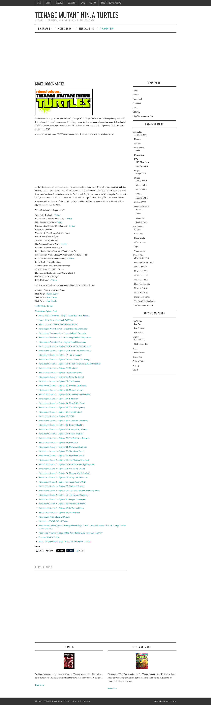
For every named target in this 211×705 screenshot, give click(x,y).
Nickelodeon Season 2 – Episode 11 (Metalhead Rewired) (62, 503)
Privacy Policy (139, 361)
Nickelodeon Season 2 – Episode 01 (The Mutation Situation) (64, 460)
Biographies (45, 28)
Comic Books (65, 28)
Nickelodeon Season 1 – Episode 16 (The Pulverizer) (60, 411)
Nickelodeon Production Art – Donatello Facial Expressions (63, 328)
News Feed (59, 2)
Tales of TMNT (142, 197)
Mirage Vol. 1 (141, 180)
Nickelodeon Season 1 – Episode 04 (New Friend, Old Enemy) (64, 359)
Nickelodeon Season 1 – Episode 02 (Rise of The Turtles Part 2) (65, 350)
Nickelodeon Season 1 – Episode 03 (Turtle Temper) (60, 355)
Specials (139, 193)
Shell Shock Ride (141, 344)
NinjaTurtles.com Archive (111, 2)
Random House (142, 222)
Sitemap (136, 365)
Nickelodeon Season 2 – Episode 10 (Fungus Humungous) (62, 499)
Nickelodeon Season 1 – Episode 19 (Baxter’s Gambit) (61, 425)
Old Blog (92, 2)
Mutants (137, 143)
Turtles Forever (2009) (143, 305)
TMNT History (140, 134)
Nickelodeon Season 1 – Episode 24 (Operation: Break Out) (63, 446)
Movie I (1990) (140, 266)
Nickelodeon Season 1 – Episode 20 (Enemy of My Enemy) (63, 429)
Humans (137, 139)
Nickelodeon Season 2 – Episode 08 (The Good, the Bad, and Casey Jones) (69, 490)
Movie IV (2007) (141, 279)
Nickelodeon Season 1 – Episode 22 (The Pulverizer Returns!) (64, 438)
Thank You (137, 356)
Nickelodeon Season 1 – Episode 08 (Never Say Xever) (61, 377)
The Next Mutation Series (144, 301)
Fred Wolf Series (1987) (144, 262)
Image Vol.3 (141, 173)
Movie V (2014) (140, 288)
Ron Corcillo (52, 301)
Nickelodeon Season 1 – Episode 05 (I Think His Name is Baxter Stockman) (70, 363)
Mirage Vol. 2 (141, 185)
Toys (136, 246)
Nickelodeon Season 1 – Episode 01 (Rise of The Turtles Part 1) (65, 346)
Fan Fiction (139, 332)
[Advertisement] (105, 54)
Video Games (139, 250)
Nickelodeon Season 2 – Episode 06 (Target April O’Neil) (62, 481)
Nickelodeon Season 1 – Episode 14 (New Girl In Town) (62, 403)
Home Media (139, 238)
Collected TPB (140, 202)
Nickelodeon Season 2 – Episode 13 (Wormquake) (59, 512)
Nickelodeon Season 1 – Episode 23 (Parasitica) (58, 442)
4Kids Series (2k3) (141, 258)
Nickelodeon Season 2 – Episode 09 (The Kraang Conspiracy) (64, 495)
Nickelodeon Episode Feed (46, 311)
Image (136, 170)
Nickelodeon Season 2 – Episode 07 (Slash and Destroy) (61, 486)
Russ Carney (52, 297)
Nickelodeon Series (142, 296)
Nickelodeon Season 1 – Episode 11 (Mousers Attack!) (61, 390)
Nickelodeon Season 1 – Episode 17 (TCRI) (56, 416)
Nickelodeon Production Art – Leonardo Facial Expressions (63, 333)
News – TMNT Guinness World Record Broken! (58, 324)
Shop (135, 348)
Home (39, 2)
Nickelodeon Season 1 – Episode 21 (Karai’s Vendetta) (61, 433)
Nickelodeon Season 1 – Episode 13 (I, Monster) (58, 398)
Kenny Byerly (52, 293)
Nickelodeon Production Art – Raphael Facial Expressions (62, 342)
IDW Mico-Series (143, 162)
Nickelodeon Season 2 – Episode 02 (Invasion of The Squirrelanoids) (67, 464)
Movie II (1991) (140, 271)
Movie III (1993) (141, 275)
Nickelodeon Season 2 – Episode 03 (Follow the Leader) (62, 468)
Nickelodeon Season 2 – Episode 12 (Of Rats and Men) (61, 508)
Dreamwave (139, 154)
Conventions (139, 339)
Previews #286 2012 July (49, 537)
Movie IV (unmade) (142, 283)
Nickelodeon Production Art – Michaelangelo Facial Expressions (65, 337)
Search (135, 369)
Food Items (138, 233)
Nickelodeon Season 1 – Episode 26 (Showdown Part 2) (61, 455)
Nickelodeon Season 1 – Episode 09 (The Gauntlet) (60, 381)
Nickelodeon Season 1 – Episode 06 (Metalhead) (58, 368)
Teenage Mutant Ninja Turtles (77, 15)
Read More (39, 684)
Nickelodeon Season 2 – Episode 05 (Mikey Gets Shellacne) (63, 477)
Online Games (138, 352)
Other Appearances (142, 206)
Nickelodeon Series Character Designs (54, 516)
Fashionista (159, 701)
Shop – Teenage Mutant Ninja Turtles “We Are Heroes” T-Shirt (64, 541)
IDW (136, 159)
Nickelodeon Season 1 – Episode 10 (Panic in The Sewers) (63, 385)
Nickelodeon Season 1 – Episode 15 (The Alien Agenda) (62, 407)
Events (135, 336)
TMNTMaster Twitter (44, 306)
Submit (48, 2)
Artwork (139, 209)
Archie (137, 150)
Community (72, 2)
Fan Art (137, 323)
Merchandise (86, 28)
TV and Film (106, 28)
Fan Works (137, 321)
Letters (138, 213)
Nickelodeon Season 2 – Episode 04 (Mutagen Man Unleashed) (64, 473)
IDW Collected (142, 166)
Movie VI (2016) (141, 292)
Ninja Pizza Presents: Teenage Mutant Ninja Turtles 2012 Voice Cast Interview (71, 532)
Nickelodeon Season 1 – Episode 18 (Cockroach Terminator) (63, 420)
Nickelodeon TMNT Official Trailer (53, 521)
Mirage (137, 177)
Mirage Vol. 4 (141, 189)
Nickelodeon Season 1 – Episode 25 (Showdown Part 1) (61, 451)
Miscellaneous (140, 242)
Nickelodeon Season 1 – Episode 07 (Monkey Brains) (60, 372)
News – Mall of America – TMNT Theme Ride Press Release (64, 315)
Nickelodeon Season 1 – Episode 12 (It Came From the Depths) (65, 394)
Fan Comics (139, 328)
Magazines (140, 218)
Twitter (57, 215)
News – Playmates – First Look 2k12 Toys (56, 320)
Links (83, 2)
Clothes (137, 229)
